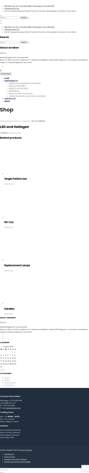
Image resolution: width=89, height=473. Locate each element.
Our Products (11, 81)
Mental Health (10, 382)
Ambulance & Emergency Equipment (25, 83)
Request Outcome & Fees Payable (17, 462)
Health (7, 380)
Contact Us (10, 98)
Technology (9, 385)
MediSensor (14, 91)
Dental (7, 377)
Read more (8, 184)
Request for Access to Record (15, 459)
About (3, 53)
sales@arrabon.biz (11, 8)
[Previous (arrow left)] (1, 472)
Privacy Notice (9, 457)
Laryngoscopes (15, 133)
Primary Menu (6, 74)
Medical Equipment (17, 86)
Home (6, 78)
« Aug (2, 370)
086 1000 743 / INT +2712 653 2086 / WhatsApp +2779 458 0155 (29, 6)
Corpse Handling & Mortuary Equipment (27, 96)
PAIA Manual (8, 454)
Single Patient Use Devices (21, 93)
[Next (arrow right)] (3, 472)
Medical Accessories (18, 88)
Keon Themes (26, 450)
